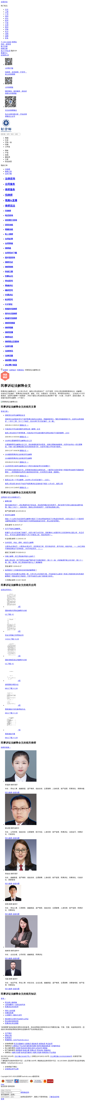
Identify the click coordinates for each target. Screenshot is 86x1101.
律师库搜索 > (6, 747)
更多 (6, 38)
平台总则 (22, 1046)
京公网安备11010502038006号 (61, 1056)
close (2, 1084)
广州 (6, 14)
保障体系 (42, 1044)
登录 (2, 1099)
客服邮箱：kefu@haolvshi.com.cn (17, 1040)
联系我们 (8, 1038)
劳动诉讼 (40, 1050)
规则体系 (34, 1044)
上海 (6, 12)
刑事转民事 (9, 1013)
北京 (6, 9)
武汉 (6, 18)
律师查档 (19, 1050)
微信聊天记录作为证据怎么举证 (17, 1019)
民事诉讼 (20, 370)
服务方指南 (37, 1052)
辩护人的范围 (10, 1011)
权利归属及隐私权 (43, 1046)
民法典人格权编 (11, 1002)
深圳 (6, 16)
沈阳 (6, 34)
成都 (6, 36)
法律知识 (12, 370)
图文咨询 (31, 1048)
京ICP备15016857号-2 (22, 1056)
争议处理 (49, 1044)
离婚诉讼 (47, 1050)
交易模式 (27, 1044)
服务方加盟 (16, 1052)
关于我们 (8, 1033)
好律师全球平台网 (11, 1069)
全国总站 (4, 2)
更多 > (3, 998)
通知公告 (8, 1035)
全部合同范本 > (6, 590)
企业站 (8, 42)
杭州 (6, 20)
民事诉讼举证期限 (11, 1023)
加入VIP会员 (5, 51)
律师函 (44, 1048)
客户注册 (4, 46)
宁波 (6, 23)
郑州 (6, 27)
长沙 (6, 31)
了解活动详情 (54, 1097)
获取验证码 (25, 1092)
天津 (6, 25)
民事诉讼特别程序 (11, 1007)
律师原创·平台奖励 (49, 1052)
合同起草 (38, 1048)
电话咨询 (24, 1048)
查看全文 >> (24, 425)
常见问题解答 (19, 1044)
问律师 (18, 1048)
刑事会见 (33, 1050)
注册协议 (15, 1046)
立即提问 (4, 497)
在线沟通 (16, 792)
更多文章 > (5, 411)
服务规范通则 (31, 1046)
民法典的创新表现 (11, 1021)
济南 (6, 29)
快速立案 (26, 1050)
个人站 (3, 42)
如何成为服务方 (27, 1052)
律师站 (14, 42)
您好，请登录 (6, 44)
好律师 (5, 370)
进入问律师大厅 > (14, 497)
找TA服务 (8, 792)
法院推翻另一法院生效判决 (15, 1004)
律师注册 (4, 48)
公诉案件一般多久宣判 (13, 1015)
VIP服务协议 (55, 1046)
